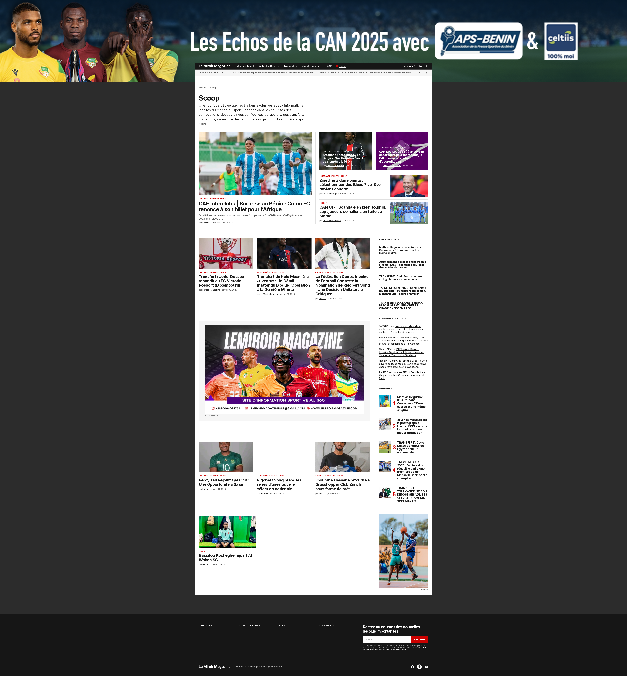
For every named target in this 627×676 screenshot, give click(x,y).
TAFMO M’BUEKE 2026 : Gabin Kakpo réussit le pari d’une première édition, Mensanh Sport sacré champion (402, 291)
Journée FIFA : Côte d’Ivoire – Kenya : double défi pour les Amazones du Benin (402, 375)
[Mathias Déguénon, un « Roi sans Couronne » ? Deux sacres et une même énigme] (385, 401)
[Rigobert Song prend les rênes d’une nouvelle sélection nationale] (284, 457)
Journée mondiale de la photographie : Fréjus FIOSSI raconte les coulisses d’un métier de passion (402, 264)
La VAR (281, 626)
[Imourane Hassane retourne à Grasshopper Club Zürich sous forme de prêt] (342, 457)
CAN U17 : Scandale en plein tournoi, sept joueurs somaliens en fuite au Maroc (352, 211)
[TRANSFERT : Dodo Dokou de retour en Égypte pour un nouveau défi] (385, 447)
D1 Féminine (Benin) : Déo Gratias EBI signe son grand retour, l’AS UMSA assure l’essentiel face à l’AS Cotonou (403, 340)
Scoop (223, 198)
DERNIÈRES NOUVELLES (211, 73)
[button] (420, 66)
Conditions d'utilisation (395, 649)
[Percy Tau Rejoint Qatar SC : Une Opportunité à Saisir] (226, 457)
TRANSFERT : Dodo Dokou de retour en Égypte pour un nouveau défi (402, 278)
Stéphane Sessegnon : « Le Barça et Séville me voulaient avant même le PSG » (343, 158)
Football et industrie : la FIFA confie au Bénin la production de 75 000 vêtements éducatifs (365, 73)
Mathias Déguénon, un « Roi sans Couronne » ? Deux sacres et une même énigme (400, 250)
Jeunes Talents (208, 626)
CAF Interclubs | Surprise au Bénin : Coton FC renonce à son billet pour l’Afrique (254, 206)
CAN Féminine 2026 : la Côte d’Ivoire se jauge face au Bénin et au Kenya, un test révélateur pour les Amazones (403, 363)
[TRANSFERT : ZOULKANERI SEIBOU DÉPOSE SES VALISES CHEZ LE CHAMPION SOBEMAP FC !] (385, 492)
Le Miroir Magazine (215, 66)
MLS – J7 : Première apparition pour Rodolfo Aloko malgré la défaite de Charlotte (271, 73)
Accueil (202, 87)
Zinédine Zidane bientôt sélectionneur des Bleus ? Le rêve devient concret (350, 184)
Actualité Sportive (209, 198)
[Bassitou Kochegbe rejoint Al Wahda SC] (227, 532)
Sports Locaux (326, 626)
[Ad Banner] (284, 369)
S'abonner (419, 639)
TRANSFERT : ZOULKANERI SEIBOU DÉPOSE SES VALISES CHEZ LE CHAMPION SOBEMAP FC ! (401, 305)
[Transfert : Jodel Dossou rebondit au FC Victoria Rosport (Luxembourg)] (226, 253)
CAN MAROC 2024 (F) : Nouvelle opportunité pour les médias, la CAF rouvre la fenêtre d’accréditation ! (401, 156)
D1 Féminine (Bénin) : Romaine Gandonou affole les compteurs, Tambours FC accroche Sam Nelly (401, 352)
